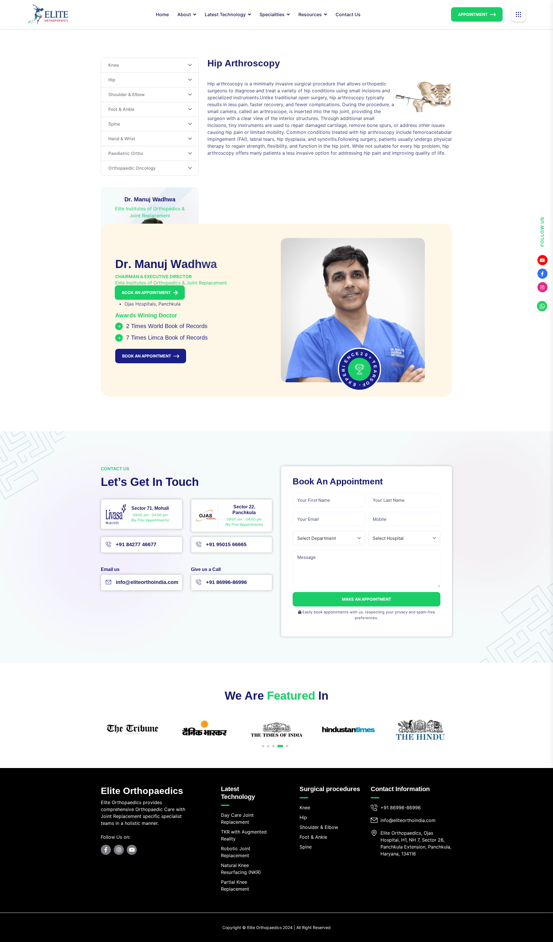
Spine (114, 124)
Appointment (473, 14)
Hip (111, 80)
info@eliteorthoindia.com (407, 820)
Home (162, 14)
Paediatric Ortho (125, 153)
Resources (310, 14)
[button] (263, 746)
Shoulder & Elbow (126, 94)
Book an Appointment (146, 292)
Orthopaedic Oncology (132, 168)
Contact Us (348, 14)
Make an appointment (366, 599)
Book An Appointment (146, 355)
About (184, 14)
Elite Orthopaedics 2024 (270, 927)
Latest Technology (225, 14)
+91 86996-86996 (400, 807)
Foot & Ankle (121, 109)
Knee (113, 65)
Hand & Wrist (121, 138)
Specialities (272, 14)
